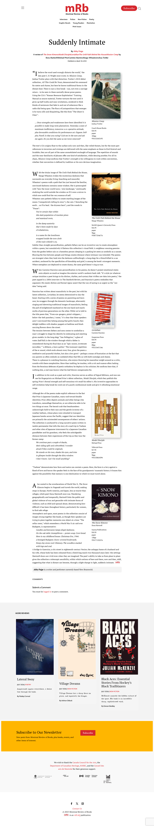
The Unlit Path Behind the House (92, 55)
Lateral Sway (25, 679)
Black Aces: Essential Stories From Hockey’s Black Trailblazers (116, 682)
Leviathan (75, 55)
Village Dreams (69, 684)
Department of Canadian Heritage (64, 765)
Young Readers (78, 23)
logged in (47, 591)
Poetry (91, 19)
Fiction (72, 19)
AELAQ (77, 815)
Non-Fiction (82, 19)
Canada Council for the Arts (84, 762)
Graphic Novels (64, 23)
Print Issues (77, 27)
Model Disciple (64, 55)
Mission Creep (112, 55)
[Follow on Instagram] (82, 803)
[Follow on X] (77, 803)
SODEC (83, 765)
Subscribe (129, 8)
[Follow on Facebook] (71, 803)
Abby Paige (78, 51)
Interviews (63, 19)
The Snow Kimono (50, 55)
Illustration (91, 23)
